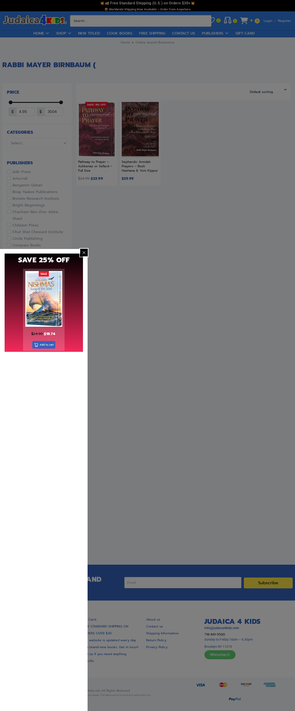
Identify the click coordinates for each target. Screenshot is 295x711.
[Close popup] (84, 252)
